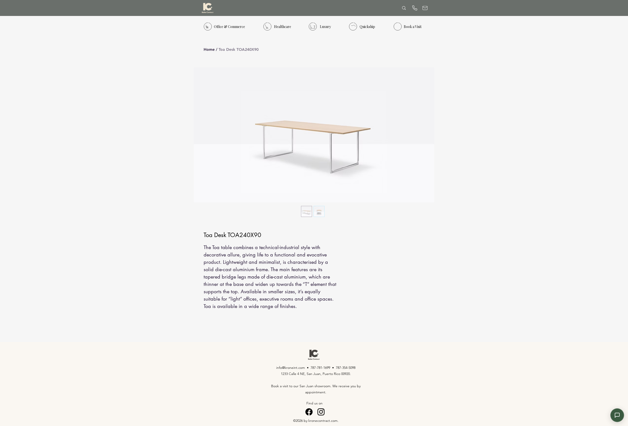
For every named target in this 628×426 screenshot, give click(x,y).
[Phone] (414, 8)
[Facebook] (309, 412)
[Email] (425, 8)
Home (209, 49)
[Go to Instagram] (321, 412)
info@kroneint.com (290, 367)
